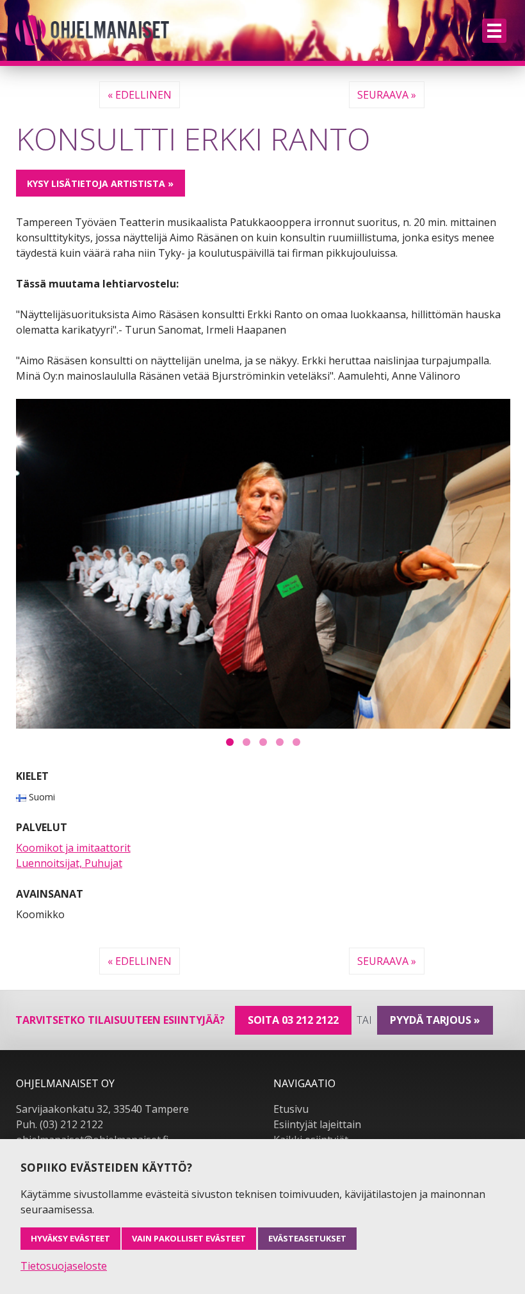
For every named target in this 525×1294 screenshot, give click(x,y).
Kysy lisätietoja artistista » (100, 183)
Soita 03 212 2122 (293, 1020)
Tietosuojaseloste (63, 1266)
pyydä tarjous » (435, 1020)
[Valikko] (494, 30)
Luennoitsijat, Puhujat (69, 863)
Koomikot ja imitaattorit (73, 848)
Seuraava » (386, 95)
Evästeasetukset (307, 1238)
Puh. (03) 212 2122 (59, 1124)
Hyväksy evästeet (70, 1238)
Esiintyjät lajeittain (317, 1124)
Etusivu (291, 1109)
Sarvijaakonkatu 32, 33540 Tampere (102, 1109)
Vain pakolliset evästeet (189, 1238)
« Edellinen (140, 95)
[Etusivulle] (92, 30)
